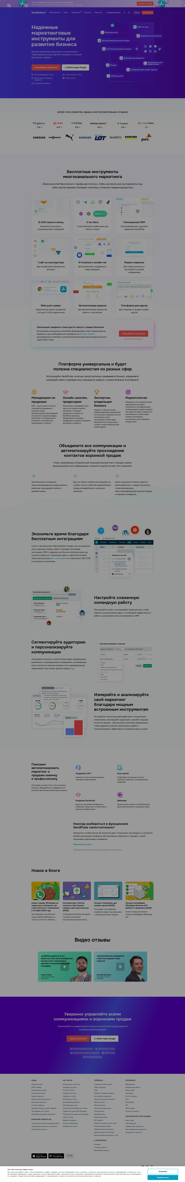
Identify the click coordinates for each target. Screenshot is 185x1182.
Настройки (163, 1171)
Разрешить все (163, 1177)
